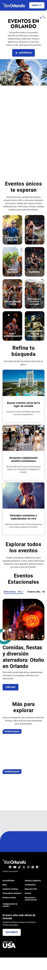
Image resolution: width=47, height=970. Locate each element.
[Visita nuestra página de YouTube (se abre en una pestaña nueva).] (14, 867)
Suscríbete (12, 932)
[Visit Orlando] (14, 5)
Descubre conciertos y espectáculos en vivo (23, 517)
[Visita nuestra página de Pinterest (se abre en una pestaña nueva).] (32, 867)
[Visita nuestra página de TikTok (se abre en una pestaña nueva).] (19, 867)
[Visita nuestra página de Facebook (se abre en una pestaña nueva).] (10, 867)
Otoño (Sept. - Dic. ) (13, 591)
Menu (35, 5)
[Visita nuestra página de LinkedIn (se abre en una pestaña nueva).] (37, 867)
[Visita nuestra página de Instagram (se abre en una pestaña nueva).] (28, 867)
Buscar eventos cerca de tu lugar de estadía (23, 404)
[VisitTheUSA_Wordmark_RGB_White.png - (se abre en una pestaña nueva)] (9, 944)
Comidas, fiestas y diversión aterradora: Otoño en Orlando (23, 656)
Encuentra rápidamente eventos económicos (23, 459)
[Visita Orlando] (14, 862)
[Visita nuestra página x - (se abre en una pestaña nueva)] (24, 867)
